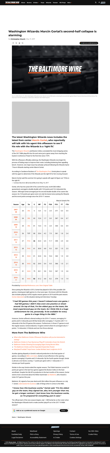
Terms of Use (74, 434)
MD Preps (62, 2)
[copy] (22, 43)
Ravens (29, 2)
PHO (28, 241)
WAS (29, 256)
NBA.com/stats (32, 356)
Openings (56, 431)
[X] (95, 2)
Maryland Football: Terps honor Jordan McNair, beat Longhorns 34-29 (38, 349)
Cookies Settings (75, 437)
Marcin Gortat (39, 140)
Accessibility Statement (38, 437)
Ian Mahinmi (51, 375)
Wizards (48, 2)
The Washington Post (43, 171)
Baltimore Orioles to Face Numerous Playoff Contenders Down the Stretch (39, 342)
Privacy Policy (58, 434)
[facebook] (99, 2)
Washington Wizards (22, 151)
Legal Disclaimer (17, 437)
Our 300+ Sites (93, 431)
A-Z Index (56, 437)
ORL (28, 211)
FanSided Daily (17, 434)
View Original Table (45, 285)
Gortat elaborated (18, 297)
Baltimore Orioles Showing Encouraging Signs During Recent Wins (36, 344)
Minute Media (12, 442)
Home (14, 417)
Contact (72, 431)
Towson (55, 2)
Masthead (33, 431)
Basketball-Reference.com (29, 285)
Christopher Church (18, 39)
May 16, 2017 (44, 183)
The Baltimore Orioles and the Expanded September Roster (34, 347)
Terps (42, 2)
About (23, 2)
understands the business (27, 384)
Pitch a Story (34, 434)
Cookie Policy (93, 434)
